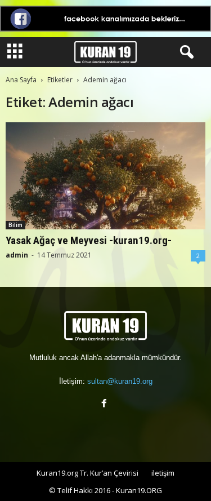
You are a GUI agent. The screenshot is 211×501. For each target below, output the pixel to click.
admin (17, 255)
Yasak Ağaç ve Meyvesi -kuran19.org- (89, 240)
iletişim (162, 473)
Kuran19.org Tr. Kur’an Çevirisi (87, 473)
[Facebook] (105, 404)
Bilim (15, 225)
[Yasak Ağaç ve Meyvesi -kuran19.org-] (105, 175)
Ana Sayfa (21, 80)
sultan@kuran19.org (119, 381)
